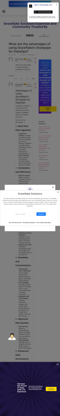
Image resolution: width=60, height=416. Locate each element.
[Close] (58, 192)
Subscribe (41, 214)
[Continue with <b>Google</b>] (30, 6)
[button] (56, 4)
